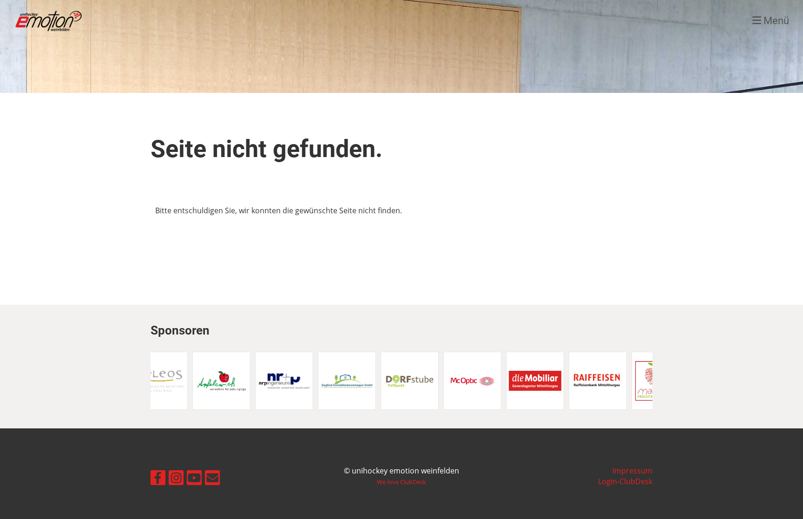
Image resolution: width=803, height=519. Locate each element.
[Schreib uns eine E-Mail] (212, 476)
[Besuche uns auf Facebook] (158, 476)
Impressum (632, 471)
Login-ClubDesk (625, 481)
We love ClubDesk (401, 482)
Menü (775, 20)
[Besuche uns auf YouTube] (194, 476)
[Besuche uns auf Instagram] (176, 476)
